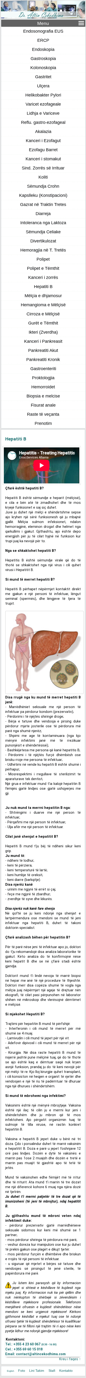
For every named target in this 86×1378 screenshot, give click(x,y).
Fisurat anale (43, 405)
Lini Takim (36, 1370)
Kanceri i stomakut (43, 158)
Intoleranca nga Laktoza (43, 222)
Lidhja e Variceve (43, 113)
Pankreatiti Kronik (43, 359)
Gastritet (43, 76)
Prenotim (43, 423)
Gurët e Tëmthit (43, 323)
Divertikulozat (43, 241)
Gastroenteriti (43, 368)
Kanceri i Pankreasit (43, 341)
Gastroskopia (43, 58)
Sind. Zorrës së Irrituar (43, 168)
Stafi (51, 1370)
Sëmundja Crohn (43, 186)
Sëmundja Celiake (43, 231)
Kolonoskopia (43, 67)
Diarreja (43, 213)
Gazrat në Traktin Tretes (43, 204)
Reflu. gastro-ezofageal (43, 122)
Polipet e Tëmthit (43, 268)
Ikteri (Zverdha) (43, 332)
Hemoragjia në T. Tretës (43, 250)
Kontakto (66, 1370)
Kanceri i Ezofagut (43, 140)
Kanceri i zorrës (43, 277)
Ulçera (43, 86)
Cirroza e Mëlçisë (43, 314)
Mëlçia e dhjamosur (43, 295)
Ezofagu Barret (43, 149)
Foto (21, 1370)
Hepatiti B (43, 286)
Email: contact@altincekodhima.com (35, 1354)
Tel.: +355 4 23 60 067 (31, 1344)
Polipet (43, 259)
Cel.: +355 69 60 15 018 (24, 1349)
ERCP (43, 40)
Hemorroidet (43, 387)
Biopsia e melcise (43, 396)
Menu (43, 23)
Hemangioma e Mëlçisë (43, 304)
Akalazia (43, 131)
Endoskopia (43, 49)
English (10, 1371)
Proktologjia (43, 377)
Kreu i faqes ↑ (70, 1359)
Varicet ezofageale (43, 104)
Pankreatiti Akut (43, 350)
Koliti (43, 177)
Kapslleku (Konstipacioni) (43, 195)
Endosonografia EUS (43, 31)
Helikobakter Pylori (43, 95)
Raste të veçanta (43, 414)
